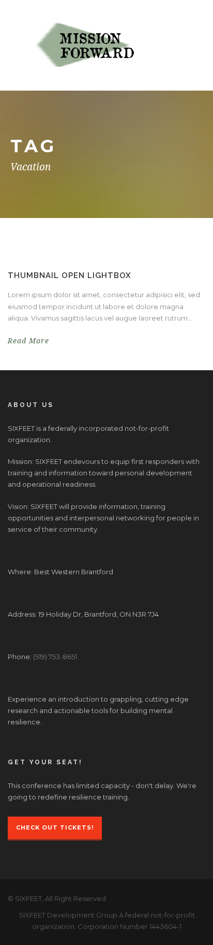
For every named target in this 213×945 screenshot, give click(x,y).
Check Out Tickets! (55, 827)
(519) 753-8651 (55, 656)
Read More (28, 341)
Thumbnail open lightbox (69, 275)
